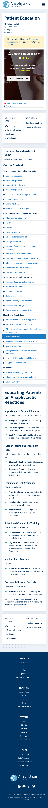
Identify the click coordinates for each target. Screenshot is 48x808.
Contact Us (24, 736)
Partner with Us (24, 740)
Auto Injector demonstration (17, 237)
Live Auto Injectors (13, 232)
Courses (24, 696)
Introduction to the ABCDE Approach (21, 320)
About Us (24, 662)
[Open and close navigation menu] (43, 4)
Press (24, 666)
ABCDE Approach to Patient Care (19, 324)
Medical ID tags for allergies (17, 208)
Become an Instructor (24, 677)
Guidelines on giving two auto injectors (22, 341)
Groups (24, 699)
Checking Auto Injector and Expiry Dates (22, 258)
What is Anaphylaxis (14, 180)
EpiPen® (9, 227)
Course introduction (14, 176)
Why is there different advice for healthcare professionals (24, 330)
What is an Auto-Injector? (16, 218)
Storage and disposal (14, 241)
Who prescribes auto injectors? (18, 254)
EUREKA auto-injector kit (16, 272)
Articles (24, 729)
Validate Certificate (24, 707)
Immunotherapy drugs (15, 305)
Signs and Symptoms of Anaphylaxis (20, 282)
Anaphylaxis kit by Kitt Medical (18, 268)
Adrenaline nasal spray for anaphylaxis (22, 263)
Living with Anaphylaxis (15, 185)
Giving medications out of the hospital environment (22, 352)
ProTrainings (31, 794)
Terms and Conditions (24, 762)
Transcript (10, 106)
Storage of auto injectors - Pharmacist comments (22, 247)
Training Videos (24, 692)
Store (24, 703)
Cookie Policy (24, 765)
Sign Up (24, 725)
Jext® (8, 223)
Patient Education (13, 336)
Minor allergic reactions (15, 190)
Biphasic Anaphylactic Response (19, 301)
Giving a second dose (14, 296)
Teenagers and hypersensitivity (19, 310)
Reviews (24, 732)
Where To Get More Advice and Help (21, 377)
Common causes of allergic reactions (21, 194)
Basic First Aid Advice (14, 287)
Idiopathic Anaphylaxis (15, 199)
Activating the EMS (13, 204)
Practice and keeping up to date (19, 372)
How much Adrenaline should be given (22, 358)
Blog (24, 670)
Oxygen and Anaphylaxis (16, 363)
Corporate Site (24, 674)
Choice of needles (13, 346)
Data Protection (24, 758)
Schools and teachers (14, 291)
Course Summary (13, 382)
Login (24, 721)
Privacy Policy (24, 754)
